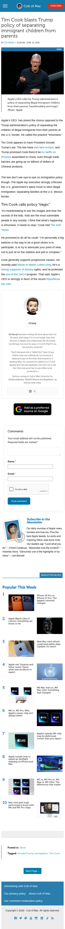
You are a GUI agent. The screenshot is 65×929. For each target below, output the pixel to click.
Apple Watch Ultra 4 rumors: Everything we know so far (20, 621)
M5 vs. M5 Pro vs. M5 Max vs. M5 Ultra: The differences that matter (49, 782)
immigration (41, 853)
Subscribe (56, 6)
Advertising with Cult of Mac (21, 886)
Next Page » (32, 871)
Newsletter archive (51, 575)
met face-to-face (44, 147)
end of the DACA (16, 274)
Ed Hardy (10, 42)
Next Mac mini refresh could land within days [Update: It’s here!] (49, 644)
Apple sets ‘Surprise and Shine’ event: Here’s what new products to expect (20, 668)
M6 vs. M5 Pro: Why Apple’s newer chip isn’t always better (20, 713)
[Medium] (30, 391)
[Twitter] (34, 391)
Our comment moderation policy (23, 900)
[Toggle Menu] (5, 5)
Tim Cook (54, 853)
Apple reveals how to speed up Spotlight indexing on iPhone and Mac (20, 760)
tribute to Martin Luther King (34, 264)
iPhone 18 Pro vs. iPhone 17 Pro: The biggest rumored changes (47, 599)
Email (12, 473)
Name (12, 461)
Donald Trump (25, 853)
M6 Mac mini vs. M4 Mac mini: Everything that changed (48, 690)
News (59, 49)
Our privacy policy (15, 893)
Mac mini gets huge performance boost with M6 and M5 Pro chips (21, 805)
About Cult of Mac (39, 893)
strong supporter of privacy (17, 269)
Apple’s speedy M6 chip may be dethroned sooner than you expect (49, 736)
